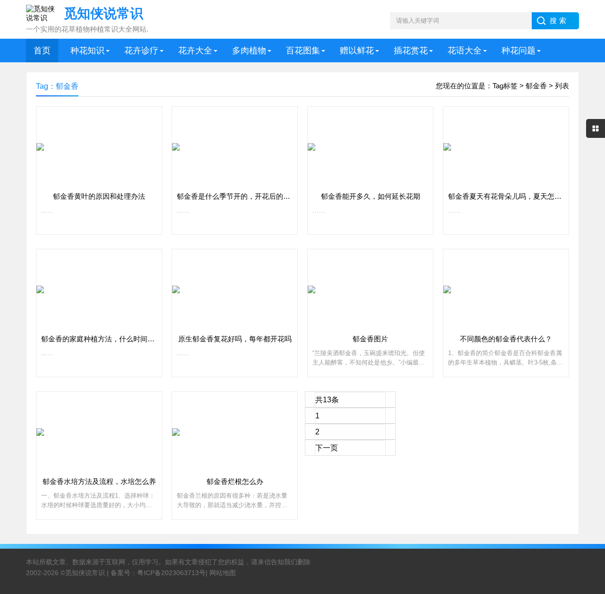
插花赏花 (411, 50)
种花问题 (518, 50)
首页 (42, 50)
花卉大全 (195, 50)
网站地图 (222, 573)
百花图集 (303, 50)
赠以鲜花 (357, 50)
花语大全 (465, 50)
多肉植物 (249, 50)
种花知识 (87, 50)
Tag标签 (505, 86)
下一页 (326, 448)
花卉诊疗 (141, 50)
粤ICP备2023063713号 (171, 573)
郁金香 (536, 86)
